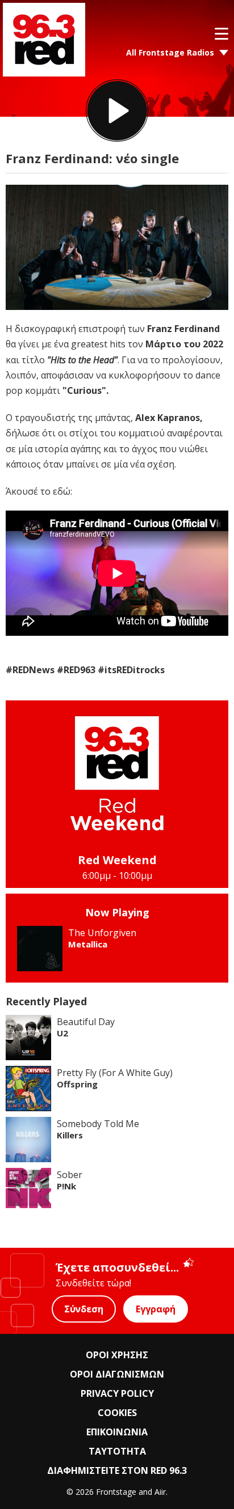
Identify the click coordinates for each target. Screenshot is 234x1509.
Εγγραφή (156, 1309)
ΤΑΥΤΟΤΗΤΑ (117, 1451)
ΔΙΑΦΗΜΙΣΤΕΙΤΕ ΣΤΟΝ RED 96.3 (117, 1470)
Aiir (160, 1491)
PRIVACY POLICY (117, 1393)
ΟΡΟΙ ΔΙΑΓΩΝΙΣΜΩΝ (117, 1374)
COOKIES (117, 1412)
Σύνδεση (83, 1309)
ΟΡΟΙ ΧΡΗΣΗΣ (117, 1355)
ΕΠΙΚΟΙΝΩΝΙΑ (117, 1432)
